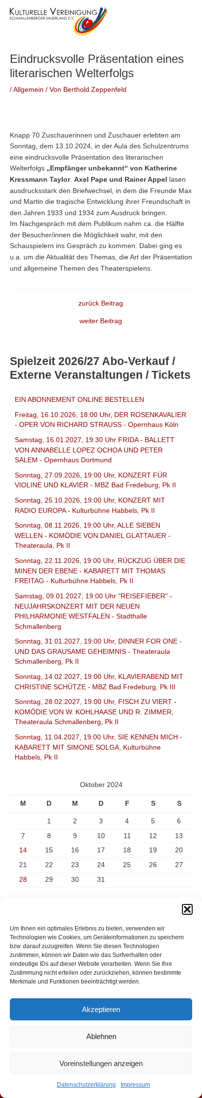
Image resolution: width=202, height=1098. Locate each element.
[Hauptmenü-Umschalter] (182, 20)
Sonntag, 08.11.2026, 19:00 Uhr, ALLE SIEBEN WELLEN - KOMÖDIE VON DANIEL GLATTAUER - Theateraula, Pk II (93, 535)
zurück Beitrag (100, 303)
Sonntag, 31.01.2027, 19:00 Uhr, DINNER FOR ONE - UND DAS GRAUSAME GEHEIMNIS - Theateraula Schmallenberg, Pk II (98, 651)
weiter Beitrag (100, 321)
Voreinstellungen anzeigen (101, 1063)
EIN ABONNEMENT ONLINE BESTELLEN (79, 399)
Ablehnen (101, 1036)
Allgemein (28, 89)
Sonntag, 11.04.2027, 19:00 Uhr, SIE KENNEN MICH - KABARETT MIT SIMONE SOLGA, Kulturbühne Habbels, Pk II (98, 747)
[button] (187, 909)
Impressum (135, 1084)
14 (23, 850)
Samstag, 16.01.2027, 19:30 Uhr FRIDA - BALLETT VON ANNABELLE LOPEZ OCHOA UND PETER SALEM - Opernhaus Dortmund (95, 450)
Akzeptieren (101, 1009)
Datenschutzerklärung (86, 1084)
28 (23, 879)
